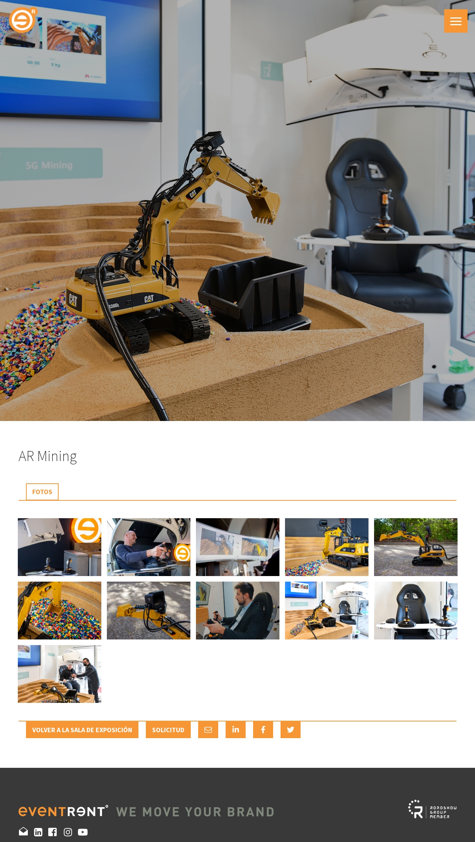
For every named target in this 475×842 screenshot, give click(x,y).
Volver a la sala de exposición (82, 730)
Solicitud (168, 730)
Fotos (42, 491)
